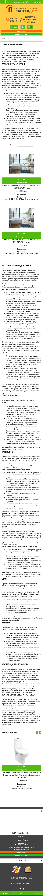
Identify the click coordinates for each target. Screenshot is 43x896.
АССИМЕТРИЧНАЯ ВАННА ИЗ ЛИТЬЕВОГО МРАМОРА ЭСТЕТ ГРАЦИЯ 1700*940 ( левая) (21, 186)
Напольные (28, 788)
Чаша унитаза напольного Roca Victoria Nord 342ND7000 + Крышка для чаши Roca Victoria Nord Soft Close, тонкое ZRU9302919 (21, 774)
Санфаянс (14, 788)
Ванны (6, 39)
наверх (37, 893)
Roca (23, 788)
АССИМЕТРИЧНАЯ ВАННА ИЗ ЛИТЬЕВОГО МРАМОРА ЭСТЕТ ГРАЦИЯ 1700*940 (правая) (21, 241)
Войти (33, 1)
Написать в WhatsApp (21, 34)
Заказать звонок (21, 31)
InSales (30, 883)
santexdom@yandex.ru (20, 2)
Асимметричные (34, 199)
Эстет (23, 199)
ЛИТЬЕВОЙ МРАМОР (15, 199)
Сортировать (14, 145)
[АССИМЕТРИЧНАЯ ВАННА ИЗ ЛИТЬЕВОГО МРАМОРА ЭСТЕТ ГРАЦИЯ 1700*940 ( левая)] (21, 163)
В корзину (22, 179)
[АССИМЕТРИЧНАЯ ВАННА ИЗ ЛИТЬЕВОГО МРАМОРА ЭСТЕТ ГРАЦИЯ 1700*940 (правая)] (21, 218)
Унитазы (19, 788)
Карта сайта (28, 878)
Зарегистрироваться (36, 2)
